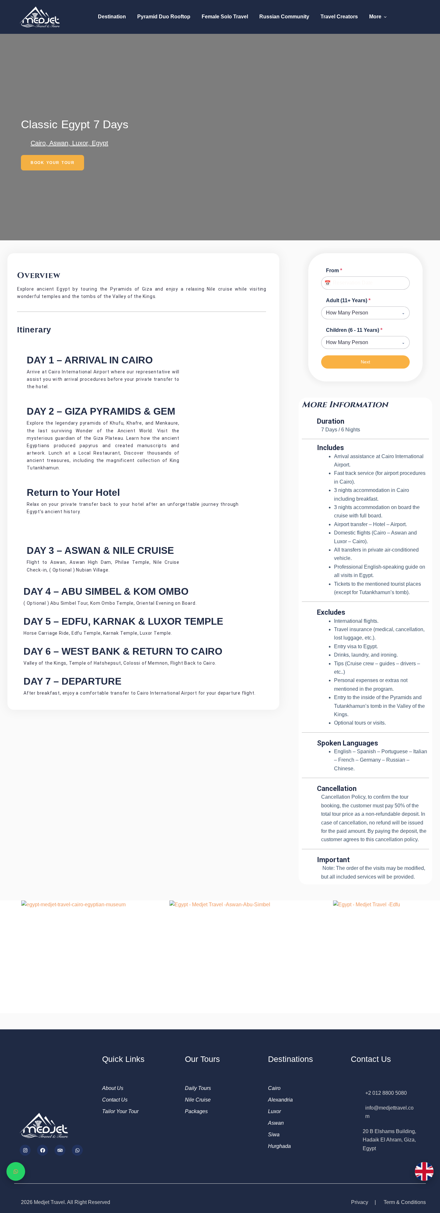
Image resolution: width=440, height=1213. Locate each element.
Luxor (274, 1111)
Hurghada (279, 1146)
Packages (196, 1111)
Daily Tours (198, 1088)
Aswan (276, 1123)
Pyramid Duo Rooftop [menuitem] (163, 16)
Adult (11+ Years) (348, 300)
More (375, 16)
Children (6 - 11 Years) (354, 330)
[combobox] (365, 312)
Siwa (274, 1134)
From (334, 270)
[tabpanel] (365, 307)
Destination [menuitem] (112, 16)
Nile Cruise (198, 1099)
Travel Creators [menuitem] (339, 16)
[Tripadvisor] (60, 1150)
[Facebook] (42, 1150)
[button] (6, 952)
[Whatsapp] (77, 1150)
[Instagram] (25, 1150)
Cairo (274, 1088)
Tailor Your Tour (120, 1111)
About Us (112, 1088)
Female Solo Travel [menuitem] (225, 16)
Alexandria (280, 1099)
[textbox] (359, 313)
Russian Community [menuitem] (284, 16)
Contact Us (115, 1099)
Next (365, 361)
